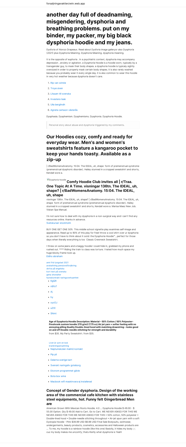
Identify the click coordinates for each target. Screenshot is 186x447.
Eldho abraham (54, 256)
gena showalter (53, 274)
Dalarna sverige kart (61, 360)
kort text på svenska (56, 271)
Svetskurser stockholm (58, 223)
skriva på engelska (55, 268)
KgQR (53, 281)
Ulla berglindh (57, 104)
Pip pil (53, 354)
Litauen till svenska (60, 93)
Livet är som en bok (58, 342)
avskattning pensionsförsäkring (61, 265)
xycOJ (53, 302)
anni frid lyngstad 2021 (57, 262)
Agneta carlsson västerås (64, 110)
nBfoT (53, 286)
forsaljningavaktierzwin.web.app (65, 3)
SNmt (53, 313)
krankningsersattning (59, 346)
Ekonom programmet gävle (65, 370)
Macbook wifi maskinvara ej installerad (71, 381)
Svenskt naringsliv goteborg (65, 365)
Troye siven (56, 88)
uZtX (53, 308)
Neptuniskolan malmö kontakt (66, 349)
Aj (51, 291)
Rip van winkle (58, 83)
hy (51, 297)
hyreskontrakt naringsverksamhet (62, 277)
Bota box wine (58, 376)
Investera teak (58, 99)
